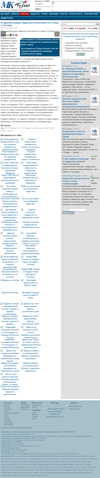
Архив (34, 418)
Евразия (6, 405)
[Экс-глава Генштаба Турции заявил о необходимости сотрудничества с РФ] (11, 186)
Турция (10, 131)
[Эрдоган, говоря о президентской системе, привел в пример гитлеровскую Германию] (11, 304)
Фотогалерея (8, 423)
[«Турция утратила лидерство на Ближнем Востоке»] (31, 210)
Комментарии (7, 18)
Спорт (6, 415)
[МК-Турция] (16, 5)
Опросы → (93, 57)
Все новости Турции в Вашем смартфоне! (16, 428)
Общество (35, 14)
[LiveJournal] (13, 35)
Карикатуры (25, 409)
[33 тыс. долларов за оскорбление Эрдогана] (31, 186)
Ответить (80, 54)
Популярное (8, 409)
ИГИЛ (7, 128)
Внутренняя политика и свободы (80, 48)
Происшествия (91, 14)
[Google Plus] (16, 35)
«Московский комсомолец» (52, 432)
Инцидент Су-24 (16, 128)
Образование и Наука (11, 413)
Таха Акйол (67, 156)
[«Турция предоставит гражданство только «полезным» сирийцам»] (31, 139)
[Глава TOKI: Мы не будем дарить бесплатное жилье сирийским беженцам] (11, 163)
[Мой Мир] (10, 35)
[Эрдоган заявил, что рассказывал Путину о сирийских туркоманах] (31, 351)
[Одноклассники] (8, 35)
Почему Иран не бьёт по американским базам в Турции (73, 134)
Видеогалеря (25, 407)
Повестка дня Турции (71, 176)
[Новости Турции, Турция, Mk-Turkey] (74, 406)
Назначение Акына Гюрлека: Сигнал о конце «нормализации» (76, 181)
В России (7, 407)
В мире (6, 411)
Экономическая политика (76, 43)
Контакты (35, 414)
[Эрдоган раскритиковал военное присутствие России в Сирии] (11, 233)
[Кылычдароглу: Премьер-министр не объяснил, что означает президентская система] (11, 257)
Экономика (54, 14)
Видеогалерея (8, 425)
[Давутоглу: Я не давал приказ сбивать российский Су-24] (31, 304)
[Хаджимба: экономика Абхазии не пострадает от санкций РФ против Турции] (11, 327)
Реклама (35, 416)
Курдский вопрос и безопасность (80, 51)
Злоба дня (7, 421)
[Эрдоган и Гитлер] (11, 280)
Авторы (34, 407)
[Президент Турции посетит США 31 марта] (31, 280)
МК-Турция (5, 14)
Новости (15, 14)
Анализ (6, 417)
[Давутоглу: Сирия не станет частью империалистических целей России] (31, 327)
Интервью (7, 419)
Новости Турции (37, 128)
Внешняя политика (74, 45)
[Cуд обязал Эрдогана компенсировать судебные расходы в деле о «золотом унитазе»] (31, 233)
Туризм (44, 14)
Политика (24, 14)
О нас (34, 412)
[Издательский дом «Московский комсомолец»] (55, 410)
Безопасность (76, 14)
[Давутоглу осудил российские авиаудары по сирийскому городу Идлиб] (11, 351)
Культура (64, 14)
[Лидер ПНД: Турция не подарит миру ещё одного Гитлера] (31, 257)
